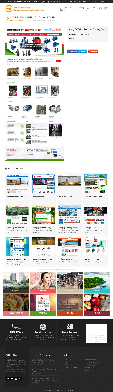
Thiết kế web (16, 332)
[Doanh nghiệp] (43, 302)
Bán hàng (70, 313)
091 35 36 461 (56, 2)
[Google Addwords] (70, 327)
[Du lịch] (97, 280)
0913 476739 (24, 2)
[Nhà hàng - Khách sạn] (16, 302)
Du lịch (97, 290)
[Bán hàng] (70, 302)
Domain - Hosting (43, 332)
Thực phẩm (96, 313)
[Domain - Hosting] (43, 327)
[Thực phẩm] (97, 302)
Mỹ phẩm (43, 290)
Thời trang (70, 290)
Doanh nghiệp (26, 20)
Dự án (19, 20)
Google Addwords (69, 332)
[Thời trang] (70, 280)
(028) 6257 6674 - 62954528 (17, 364)
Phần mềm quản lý (97, 332)
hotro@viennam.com (17, 369)
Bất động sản (16, 290)
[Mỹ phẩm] (43, 280)
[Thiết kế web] (16, 326)
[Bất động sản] (16, 280)
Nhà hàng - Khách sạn (16, 313)
